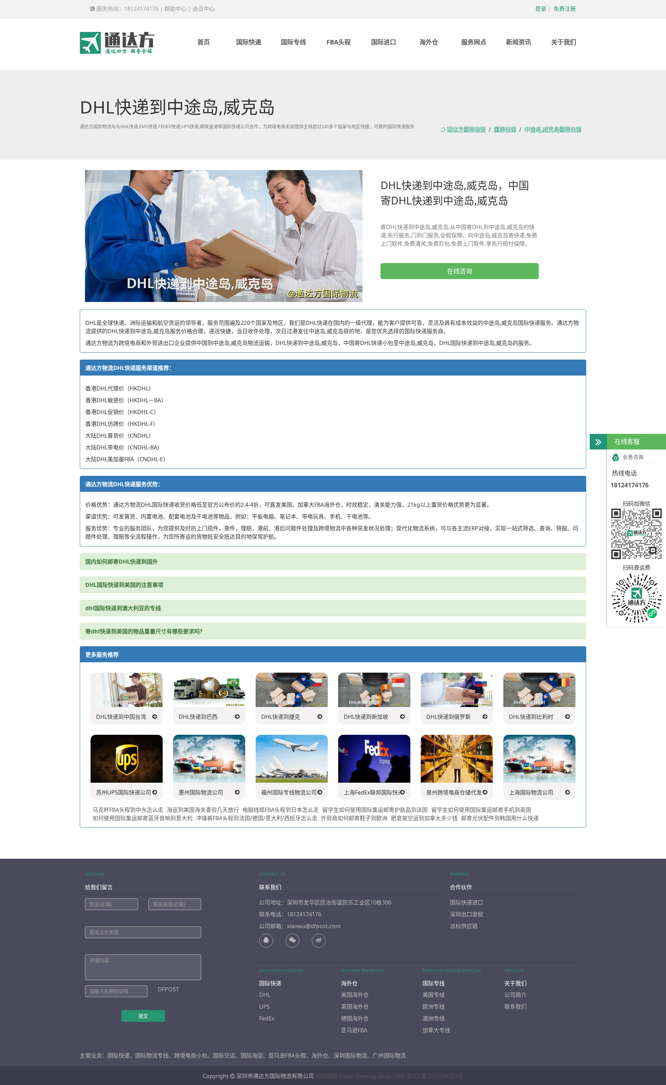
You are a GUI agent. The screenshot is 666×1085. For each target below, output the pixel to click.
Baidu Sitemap (358, 1076)
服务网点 (473, 42)
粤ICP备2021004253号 (435, 1076)
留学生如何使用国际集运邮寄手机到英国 (481, 810)
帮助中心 (175, 8)
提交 (143, 1015)
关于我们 (563, 42)
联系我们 (515, 1006)
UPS (264, 1006)
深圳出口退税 (466, 914)
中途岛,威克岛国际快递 (552, 129)
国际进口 (383, 42)
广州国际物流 (389, 1055)
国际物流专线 (152, 1055)
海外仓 (428, 42)
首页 (203, 42)
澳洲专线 (433, 1018)
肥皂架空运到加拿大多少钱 (424, 818)
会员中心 (204, 8)
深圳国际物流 (350, 1055)
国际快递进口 (466, 902)
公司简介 (515, 995)
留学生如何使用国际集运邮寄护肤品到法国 (375, 810)
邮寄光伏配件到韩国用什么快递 (500, 818)
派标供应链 (464, 926)
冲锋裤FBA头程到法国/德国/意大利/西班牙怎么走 (256, 818)
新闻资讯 (518, 42)
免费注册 (564, 8)
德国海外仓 (355, 1018)
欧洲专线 (433, 1006)
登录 (540, 8)
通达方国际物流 (465, 129)
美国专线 (433, 995)
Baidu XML (391, 1076)
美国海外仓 (355, 995)
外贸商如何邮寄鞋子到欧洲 (354, 818)
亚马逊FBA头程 (287, 1055)
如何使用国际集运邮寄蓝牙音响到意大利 (143, 818)
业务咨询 (633, 456)
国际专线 (293, 42)
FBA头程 (338, 42)
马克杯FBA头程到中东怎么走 (128, 810)
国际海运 (252, 1055)
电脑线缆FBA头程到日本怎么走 (280, 810)
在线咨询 (459, 271)
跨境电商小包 (190, 1055)
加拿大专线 (436, 1030)
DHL (264, 995)
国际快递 (248, 42)
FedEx (266, 1018)
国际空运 (224, 1055)
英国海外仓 (355, 1006)
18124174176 (629, 485)
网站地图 (326, 1076)
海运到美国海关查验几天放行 (203, 810)
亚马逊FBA (354, 1030)
